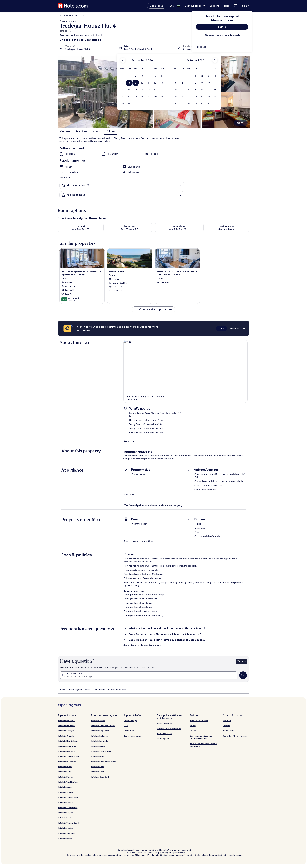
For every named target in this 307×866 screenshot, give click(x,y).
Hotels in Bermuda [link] (99, 741)
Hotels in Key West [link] (66, 812)
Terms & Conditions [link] (199, 720)
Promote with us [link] (164, 733)
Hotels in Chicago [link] (66, 731)
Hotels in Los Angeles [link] (68, 761)
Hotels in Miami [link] (65, 766)
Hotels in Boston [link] (65, 802)
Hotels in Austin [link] (65, 787)
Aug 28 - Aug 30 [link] (178, 229)
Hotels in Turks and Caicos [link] (103, 725)
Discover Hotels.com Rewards (222, 35)
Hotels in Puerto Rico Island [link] (103, 761)
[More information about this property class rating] (69, 30)
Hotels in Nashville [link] (66, 751)
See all (63, 177)
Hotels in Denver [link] (65, 777)
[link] (222, 46)
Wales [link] (87, 689)
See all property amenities (138, 541)
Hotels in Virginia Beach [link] (68, 823)
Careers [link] (226, 725)
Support (214, 5)
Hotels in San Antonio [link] (68, 797)
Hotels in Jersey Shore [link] (101, 751)
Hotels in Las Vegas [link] (66, 720)
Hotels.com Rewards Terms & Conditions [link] (203, 744)
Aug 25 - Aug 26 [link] (80, 229)
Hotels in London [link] (65, 818)
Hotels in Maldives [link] (99, 736)
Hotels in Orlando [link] (66, 736)
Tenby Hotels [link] (99, 689)
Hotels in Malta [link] (98, 746)
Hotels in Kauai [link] (97, 766)
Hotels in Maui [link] (97, 756)
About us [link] (227, 720)
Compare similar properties (155, 309)
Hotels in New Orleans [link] (68, 741)
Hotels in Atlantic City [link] (68, 807)
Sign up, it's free (237, 328)
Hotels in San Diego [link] (67, 746)
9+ (242, 122)
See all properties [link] (74, 15)
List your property (195, 5)
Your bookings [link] (130, 720)
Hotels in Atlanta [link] (65, 792)
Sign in (245, 5)
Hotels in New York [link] (66, 725)
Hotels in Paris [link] (64, 771)
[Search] (243, 675)
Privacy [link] (193, 725)
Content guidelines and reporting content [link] (201, 737)
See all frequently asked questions (142, 645)
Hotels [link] (62, 689)
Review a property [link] (132, 736)
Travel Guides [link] (229, 731)
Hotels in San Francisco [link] (68, 756)
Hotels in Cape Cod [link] (100, 777)
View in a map (132, 399)
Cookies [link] (193, 731)
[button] (129, 76)
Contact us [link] (129, 731)
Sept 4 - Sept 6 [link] (226, 229)
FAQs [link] (126, 725)
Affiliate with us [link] (164, 723)
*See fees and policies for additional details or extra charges (152, 505)
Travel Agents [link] (163, 739)
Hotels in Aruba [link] (98, 720)
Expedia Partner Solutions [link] (169, 728)
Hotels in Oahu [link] (97, 771)
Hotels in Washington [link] (68, 782)
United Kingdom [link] (75, 689)
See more (128, 441)
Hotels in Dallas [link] (65, 838)
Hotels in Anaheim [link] (66, 833)
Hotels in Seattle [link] (66, 828)
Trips (226, 5)
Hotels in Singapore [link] (100, 731)
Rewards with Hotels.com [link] (235, 736)
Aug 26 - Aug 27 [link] (129, 229)
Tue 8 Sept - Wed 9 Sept (138, 49)
